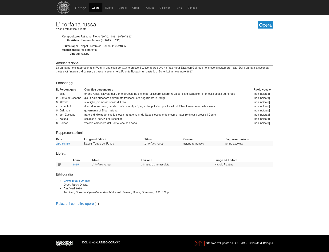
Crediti (136, 8)
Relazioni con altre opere (75, 203)
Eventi (109, 8)
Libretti (122, 8)
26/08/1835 (63, 143)
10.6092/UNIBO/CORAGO (104, 242)
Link (179, 8)
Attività (150, 8)
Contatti (192, 8)
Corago (80, 7)
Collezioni (165, 8)
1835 (76, 164)
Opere (96, 8)
